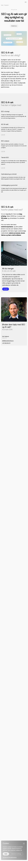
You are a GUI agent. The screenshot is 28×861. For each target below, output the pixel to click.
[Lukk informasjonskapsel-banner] (23, 843)
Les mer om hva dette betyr (10, 857)
